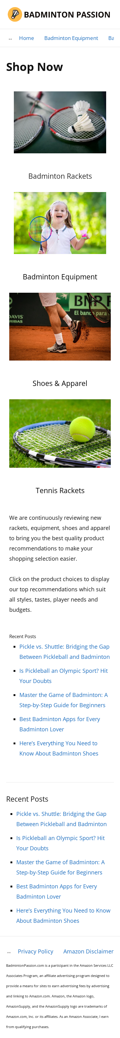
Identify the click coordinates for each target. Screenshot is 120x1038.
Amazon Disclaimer (88, 951)
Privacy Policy (35, 951)
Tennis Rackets (60, 490)
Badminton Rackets (60, 176)
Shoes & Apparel (60, 383)
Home (26, 38)
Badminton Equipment (71, 38)
